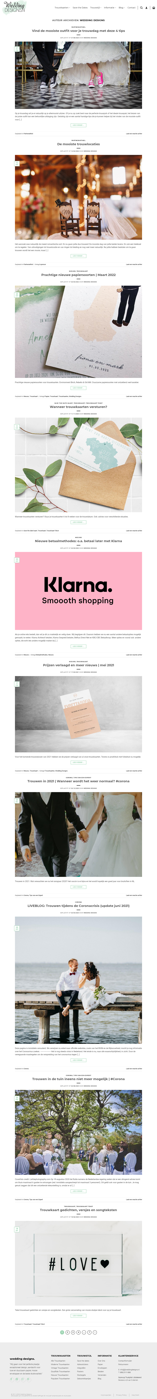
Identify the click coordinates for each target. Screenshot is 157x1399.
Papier (47, 396)
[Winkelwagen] (153, 7)
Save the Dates (80, 8)
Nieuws (72, 271)
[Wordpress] (29, 1380)
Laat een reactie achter (134, 134)
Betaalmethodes (42, 655)
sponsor (43, 264)
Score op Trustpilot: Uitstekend (129, 1377)
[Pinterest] (17, 1380)
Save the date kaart (63, 403)
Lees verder (78, 125)
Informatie (109, 8)
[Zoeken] (141, 7)
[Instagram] (23, 1380)
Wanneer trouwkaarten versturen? (78, 407)
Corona (69, 777)
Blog (121, 8)
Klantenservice (128, 1356)
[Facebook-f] (12, 1380)
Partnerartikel (79, 27)
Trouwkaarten (61, 8)
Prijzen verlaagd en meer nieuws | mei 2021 (78, 665)
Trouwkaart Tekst (94, 403)
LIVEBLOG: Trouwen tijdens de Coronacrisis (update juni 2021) (79, 906)
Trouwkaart (82, 271)
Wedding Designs (92, 20)
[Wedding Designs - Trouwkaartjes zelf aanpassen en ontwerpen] (14, 7)
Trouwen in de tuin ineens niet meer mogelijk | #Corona (78, 1079)
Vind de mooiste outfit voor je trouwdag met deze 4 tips (78, 31)
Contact (132, 8)
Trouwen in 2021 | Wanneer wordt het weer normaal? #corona (78, 781)
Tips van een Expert (82, 777)
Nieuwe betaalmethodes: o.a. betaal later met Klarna (78, 541)
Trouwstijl (95, 8)
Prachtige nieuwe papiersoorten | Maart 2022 (78, 275)
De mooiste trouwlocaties (78, 144)
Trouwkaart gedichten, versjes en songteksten (78, 1210)
